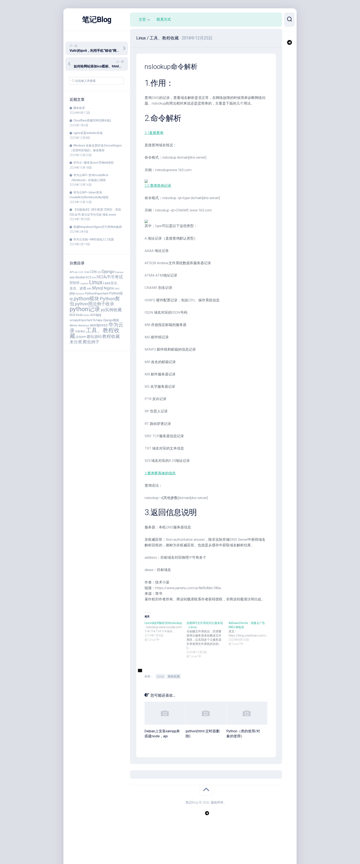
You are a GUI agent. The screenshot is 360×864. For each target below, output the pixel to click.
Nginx (109, 288)
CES (99, 272)
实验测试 (80, 331)
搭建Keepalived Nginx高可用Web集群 (97, 227)
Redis (79, 315)
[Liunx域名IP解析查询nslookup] (165, 631)
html (74, 282)
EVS (94, 277)
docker (80, 277)
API (72, 272)
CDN (93, 272)
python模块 (86, 299)
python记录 (85, 309)
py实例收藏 (111, 309)
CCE (80, 272)
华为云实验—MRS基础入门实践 (93, 239)
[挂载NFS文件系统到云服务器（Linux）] (207, 639)
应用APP (81, 337)
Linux (95, 282)
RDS (72, 315)
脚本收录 (79, 108)
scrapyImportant (81, 320)
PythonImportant (97, 293)
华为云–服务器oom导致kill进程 (93, 162)
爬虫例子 (91, 341)
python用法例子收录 (94, 303)
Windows (83, 325)
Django (108, 271)
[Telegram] (289, 42)
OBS (116, 288)
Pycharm (80, 293)
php (72, 293)
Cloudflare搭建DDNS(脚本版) (92, 120)
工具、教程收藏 (95, 333)
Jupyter (84, 283)
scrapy (95, 314)
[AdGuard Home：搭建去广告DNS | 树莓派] (249, 633)
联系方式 (164, 19)
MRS (89, 288)
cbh (76, 272)
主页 (142, 19)
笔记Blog (96, 19)
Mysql (97, 288)
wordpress (99, 325)
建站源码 (94, 336)
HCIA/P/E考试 (109, 277)
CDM (86, 272)
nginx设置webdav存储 (87, 133)
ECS (88, 277)
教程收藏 (111, 336)
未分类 (76, 342)
